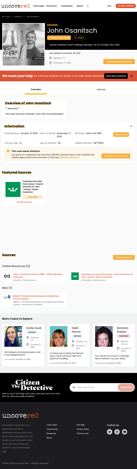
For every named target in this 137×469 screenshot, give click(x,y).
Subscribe (126, 387)
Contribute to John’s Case (119, 61)
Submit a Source (124, 257)
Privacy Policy (83, 429)
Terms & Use (83, 433)
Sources (101, 89)
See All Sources (24, 202)
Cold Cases (38, 6)
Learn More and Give (116, 76)
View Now (32, 197)
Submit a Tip (121, 134)
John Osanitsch (32, 16)
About (80, 6)
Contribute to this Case (116, 156)
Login (109, 6)
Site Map (81, 425)
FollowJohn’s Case (59, 37)
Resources (51, 433)
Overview (36, 89)
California (18, 16)
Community (67, 6)
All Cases (6, 16)
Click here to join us (69, 157)
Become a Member (126, 6)
